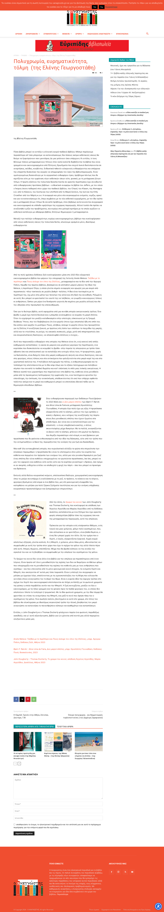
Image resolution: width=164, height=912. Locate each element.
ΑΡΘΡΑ (78, 34)
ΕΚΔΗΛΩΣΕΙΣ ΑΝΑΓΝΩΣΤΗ (99, 34)
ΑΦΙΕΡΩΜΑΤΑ (32, 34)
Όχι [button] (101, 7)
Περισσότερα (62, 894)
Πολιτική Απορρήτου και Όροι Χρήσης (136, 910)
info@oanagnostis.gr (70, 899)
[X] (22, 699)
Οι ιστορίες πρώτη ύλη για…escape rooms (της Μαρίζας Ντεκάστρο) (25, 755)
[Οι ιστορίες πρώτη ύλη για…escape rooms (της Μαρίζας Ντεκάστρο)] (28, 741)
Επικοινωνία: (55, 899)
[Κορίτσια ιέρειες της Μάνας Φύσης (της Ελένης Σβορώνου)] (58, 741)
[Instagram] (118, 871)
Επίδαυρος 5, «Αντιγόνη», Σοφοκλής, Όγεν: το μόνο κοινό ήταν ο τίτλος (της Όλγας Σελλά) (128, 132)
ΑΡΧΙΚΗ (18, 34)
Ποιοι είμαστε (94, 910)
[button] (147, 34)
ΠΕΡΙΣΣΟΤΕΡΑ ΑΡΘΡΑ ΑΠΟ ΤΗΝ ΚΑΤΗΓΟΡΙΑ (34, 726)
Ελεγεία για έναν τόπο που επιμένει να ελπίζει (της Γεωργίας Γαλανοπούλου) (85, 755)
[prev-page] (15, 763)
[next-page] (19, 763)
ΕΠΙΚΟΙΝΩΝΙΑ (122, 34)
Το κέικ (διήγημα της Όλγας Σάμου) (125, 96)
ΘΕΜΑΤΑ (66, 34)
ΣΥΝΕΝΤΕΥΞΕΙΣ (50, 34)
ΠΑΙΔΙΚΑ (24, 55)
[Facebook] (16, 699)
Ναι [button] (94, 7)
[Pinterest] (27, 699)
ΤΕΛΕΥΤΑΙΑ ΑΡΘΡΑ (65, 726)
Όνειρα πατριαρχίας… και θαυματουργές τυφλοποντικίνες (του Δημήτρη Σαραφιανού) (83, 716)
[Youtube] (132, 872)
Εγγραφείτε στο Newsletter (111, 910)
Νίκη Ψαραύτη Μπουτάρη (120, 151)
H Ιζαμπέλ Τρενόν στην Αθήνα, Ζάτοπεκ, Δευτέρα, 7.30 (31, 716)
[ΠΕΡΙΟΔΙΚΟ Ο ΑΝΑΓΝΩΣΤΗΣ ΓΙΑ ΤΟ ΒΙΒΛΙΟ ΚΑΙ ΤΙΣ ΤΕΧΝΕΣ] (82, 17)
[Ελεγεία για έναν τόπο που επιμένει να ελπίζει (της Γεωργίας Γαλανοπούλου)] (89, 741)
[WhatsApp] (33, 699)
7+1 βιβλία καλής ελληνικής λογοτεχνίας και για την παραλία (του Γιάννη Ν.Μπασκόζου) (128, 154)
